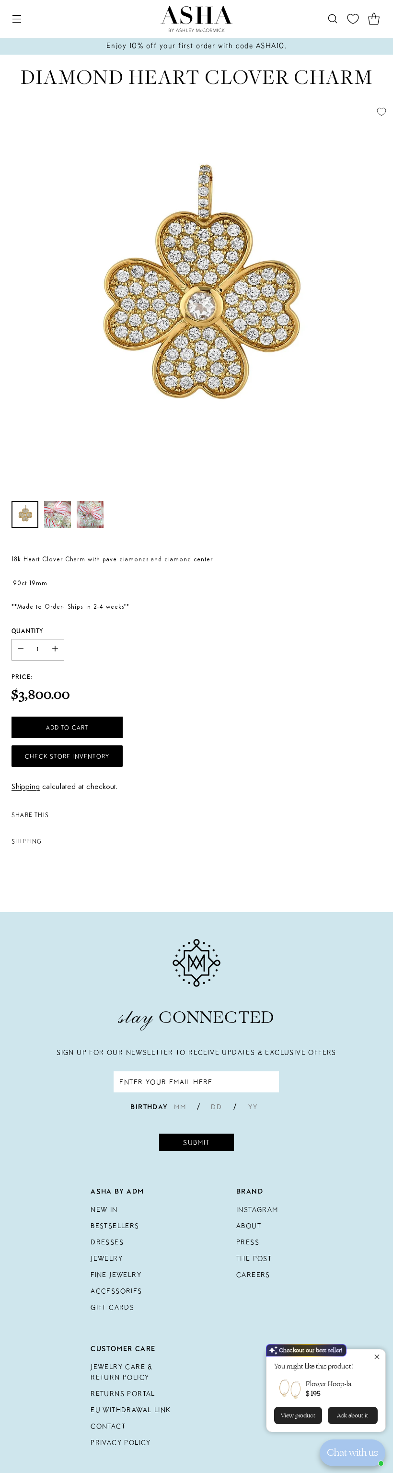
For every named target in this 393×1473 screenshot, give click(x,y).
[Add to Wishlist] (381, 111)
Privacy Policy (121, 1442)
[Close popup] (376, 1357)
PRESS (247, 1242)
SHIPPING (27, 841)
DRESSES (107, 1242)
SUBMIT (196, 1142)
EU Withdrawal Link (131, 1410)
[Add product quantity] (55, 649)
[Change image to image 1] (25, 514)
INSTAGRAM (257, 1209)
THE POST (254, 1258)
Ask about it (352, 1415)
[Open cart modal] (373, 19)
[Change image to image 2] (57, 514)
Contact (108, 1426)
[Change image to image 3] (90, 514)
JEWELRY (107, 1258)
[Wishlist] (353, 18)
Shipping (26, 787)
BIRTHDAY (149, 1107)
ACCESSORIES (116, 1291)
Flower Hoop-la (328, 1384)
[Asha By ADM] (196, 19)
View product (298, 1415)
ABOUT (248, 1225)
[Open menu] (16, 19)
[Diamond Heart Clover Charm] (196, 296)
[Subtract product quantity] (20, 649)
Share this (30, 814)
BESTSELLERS (115, 1225)
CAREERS (253, 1274)
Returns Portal (123, 1393)
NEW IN (104, 1209)
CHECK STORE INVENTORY (67, 756)
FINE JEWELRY (116, 1274)
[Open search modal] (332, 19)
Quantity (28, 630)
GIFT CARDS (112, 1307)
